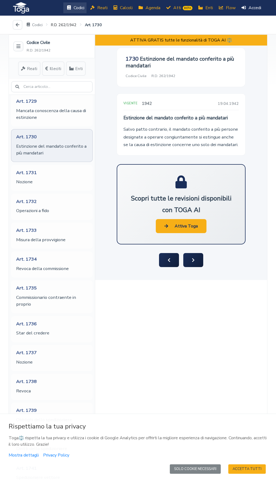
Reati (102, 8)
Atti (181, 8)
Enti (208, 8)
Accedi (254, 8)
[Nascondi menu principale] (18, 46)
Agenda (152, 8)
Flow (230, 8)
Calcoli (126, 8)
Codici (78, 8)
